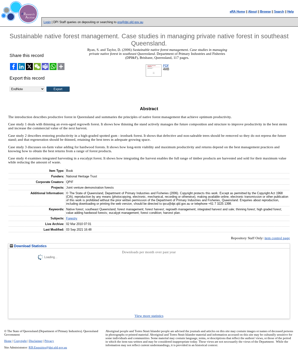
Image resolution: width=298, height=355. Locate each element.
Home (8, 341)
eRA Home (237, 11)
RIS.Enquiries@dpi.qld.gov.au (48, 347)
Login (47, 22)
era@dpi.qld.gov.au (130, 22)
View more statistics (149, 316)
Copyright (20, 341)
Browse (265, 11)
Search (279, 11)
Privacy (49, 341)
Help (290, 11)
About (252, 11)
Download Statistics (30, 246)
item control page (277, 238)
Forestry (71, 218)
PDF (166, 65)
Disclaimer (35, 341)
